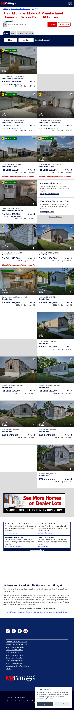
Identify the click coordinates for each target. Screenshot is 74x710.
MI (33, 9)
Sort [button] (27, 40)
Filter (10, 40)
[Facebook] (14, 631)
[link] (11, 81)
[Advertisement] (55, 60)
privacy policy (41, 699)
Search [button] (53, 24)
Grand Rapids (11, 612)
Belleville (29, 612)
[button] (5, 24)
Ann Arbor (56, 612)
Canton (36, 612)
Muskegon (64, 612)
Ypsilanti (48, 612)
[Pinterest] (25, 631)
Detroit (42, 612)
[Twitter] (20, 631)
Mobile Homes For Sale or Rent (20, 9)
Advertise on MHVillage (55, 217)
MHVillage (6, 9)
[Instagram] (8, 631)
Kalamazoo (21, 612)
